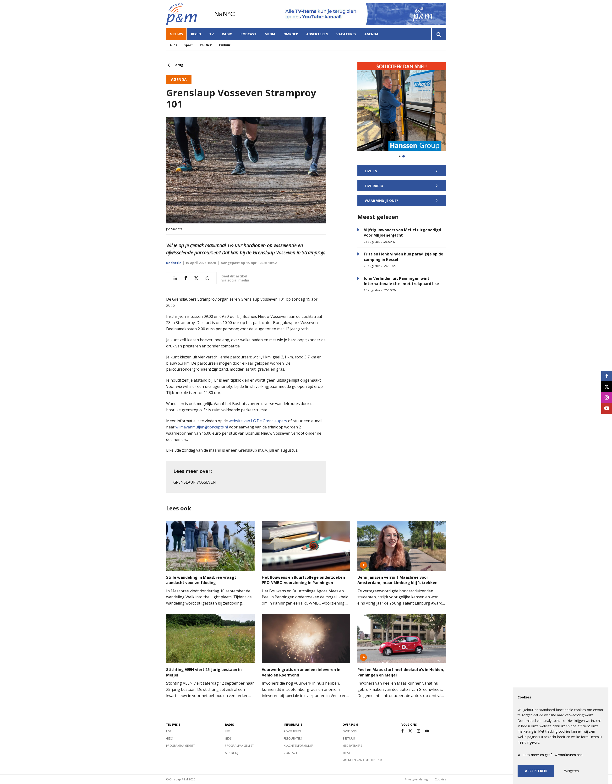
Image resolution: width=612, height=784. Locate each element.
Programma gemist (180, 746)
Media (270, 34)
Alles (173, 45)
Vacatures (346, 34)
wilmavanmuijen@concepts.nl (202, 427)
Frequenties (293, 738)
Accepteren (536, 770)
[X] (410, 731)
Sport (188, 45)
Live (168, 731)
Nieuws (176, 34)
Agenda (371, 34)
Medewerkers (352, 746)
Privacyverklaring (416, 779)
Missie (347, 753)
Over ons (349, 731)
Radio (227, 34)
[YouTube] (427, 731)
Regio (196, 34)
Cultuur (224, 45)
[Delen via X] (196, 278)
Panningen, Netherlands (236, 14)
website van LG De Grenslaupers (258, 420)
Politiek (206, 45)
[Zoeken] (438, 34)
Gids (169, 738)
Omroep (291, 34)
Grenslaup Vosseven (194, 482)
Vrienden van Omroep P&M (362, 760)
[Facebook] (402, 731)
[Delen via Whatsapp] (207, 278)
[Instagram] (418, 731)
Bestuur (349, 738)
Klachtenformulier (298, 746)
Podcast (248, 34)
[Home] (186, 14)
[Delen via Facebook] (186, 278)
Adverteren (317, 34)
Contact (290, 753)
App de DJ (231, 753)
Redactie (173, 262)
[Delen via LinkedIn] (175, 278)
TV (211, 34)
